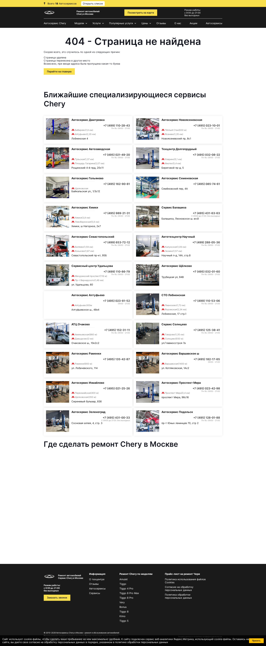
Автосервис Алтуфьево (88, 295)
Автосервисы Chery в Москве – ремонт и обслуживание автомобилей (87, 633)
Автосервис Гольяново (87, 178)
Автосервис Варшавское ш (180, 353)
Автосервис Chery (55, 23)
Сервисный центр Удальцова (92, 266)
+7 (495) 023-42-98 (206, 388)
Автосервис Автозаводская (90, 149)
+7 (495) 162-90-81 (116, 184)
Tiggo (122, 583)
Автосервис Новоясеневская (181, 119)
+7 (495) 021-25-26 (116, 388)
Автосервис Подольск (177, 412)
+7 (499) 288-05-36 (206, 242)
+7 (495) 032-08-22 (206, 154)
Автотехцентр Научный (178, 236)
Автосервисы (214, 23)
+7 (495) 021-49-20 (116, 154)
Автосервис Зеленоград (88, 412)
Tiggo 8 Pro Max (129, 593)
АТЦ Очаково (80, 324)
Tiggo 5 (124, 620)
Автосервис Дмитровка (88, 119)
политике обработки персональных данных (141, 642)
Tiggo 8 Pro (126, 597)
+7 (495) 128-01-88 (206, 417)
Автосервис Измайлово (87, 382)
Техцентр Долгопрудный (179, 149)
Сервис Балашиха (173, 207)
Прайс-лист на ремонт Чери (182, 573)
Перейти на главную (59, 71)
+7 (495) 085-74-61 (206, 184)
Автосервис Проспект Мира (181, 382)
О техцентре (96, 579)
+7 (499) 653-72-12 (116, 242)
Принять (256, 641)
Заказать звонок (57, 597)
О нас (177, 23)
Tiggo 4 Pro (126, 588)
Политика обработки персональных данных (178, 596)
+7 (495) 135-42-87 (116, 359)
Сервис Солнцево (174, 324)
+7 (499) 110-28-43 (116, 125)
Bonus (123, 606)
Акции (193, 23)
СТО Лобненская (173, 295)
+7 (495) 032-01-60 (206, 271)
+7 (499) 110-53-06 (206, 300)
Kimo (122, 616)
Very (122, 602)
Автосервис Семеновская (179, 178)
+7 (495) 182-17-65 (206, 359)
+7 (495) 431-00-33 (116, 417)
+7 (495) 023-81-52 (116, 300)
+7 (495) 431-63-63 (206, 213)
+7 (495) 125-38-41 (206, 330)
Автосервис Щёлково (176, 266)
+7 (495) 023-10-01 (206, 125)
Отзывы (161, 23)
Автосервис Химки (84, 207)
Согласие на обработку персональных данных (179, 588)
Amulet (123, 579)
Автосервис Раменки (86, 353)
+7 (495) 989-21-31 (116, 213)
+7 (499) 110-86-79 (116, 271)
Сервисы (94, 593)
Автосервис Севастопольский (92, 236)
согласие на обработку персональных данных (57, 642)
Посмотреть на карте (141, 12)
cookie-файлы (222, 639)
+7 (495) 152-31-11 (117, 330)
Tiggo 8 (124, 611)
